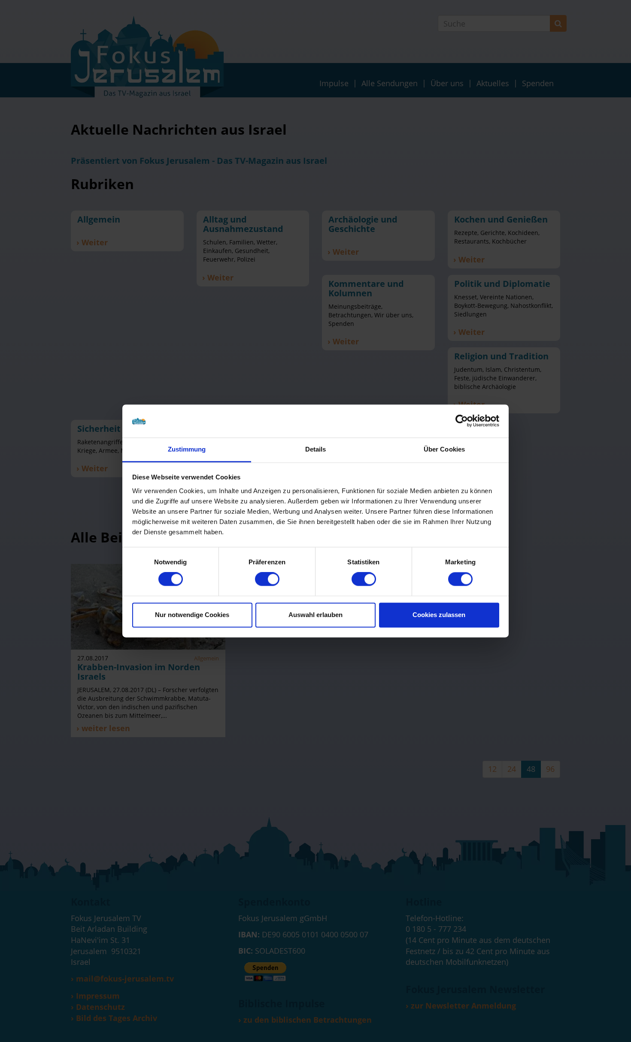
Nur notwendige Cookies (192, 614)
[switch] (267, 579)
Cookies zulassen (439, 614)
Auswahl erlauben (315, 614)
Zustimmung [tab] (187, 449)
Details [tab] (315, 449)
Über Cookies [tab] (444, 449)
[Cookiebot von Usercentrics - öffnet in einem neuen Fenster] (461, 421)
